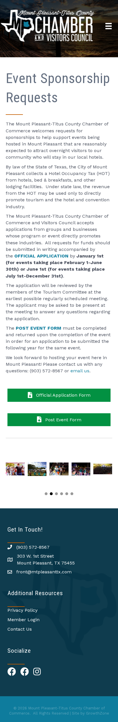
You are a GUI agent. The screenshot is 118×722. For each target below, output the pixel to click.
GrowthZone (97, 713)
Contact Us (19, 629)
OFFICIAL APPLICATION (41, 256)
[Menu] (108, 26)
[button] (46, 493)
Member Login (23, 619)
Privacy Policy (22, 610)
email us (79, 370)
